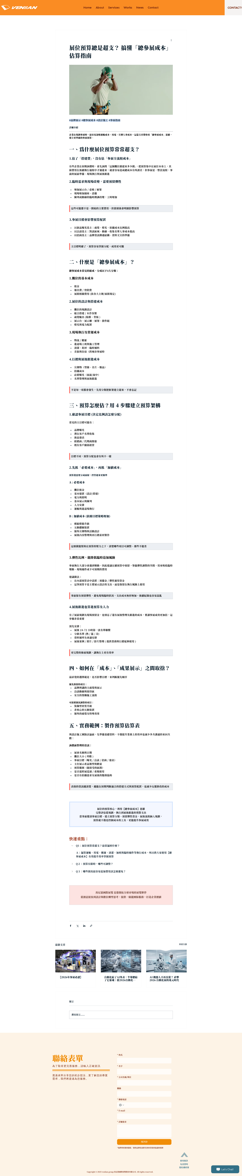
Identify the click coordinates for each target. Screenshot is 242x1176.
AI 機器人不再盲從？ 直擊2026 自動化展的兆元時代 (164, 979)
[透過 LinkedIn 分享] (84, 925)
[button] (121, 846)
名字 (120, 1066)
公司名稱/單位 (124, 1077)
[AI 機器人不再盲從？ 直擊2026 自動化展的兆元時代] (166, 961)
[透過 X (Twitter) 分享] (77, 925)
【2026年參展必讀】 (70, 977)
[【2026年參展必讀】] (75, 961)
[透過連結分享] (91, 925)
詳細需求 (121, 1122)
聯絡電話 (121, 1099)
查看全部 (183, 944)
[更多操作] (171, 40)
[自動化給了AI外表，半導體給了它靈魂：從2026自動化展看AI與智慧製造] (121, 961)
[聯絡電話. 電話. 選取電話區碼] (121, 1105)
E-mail (121, 1111)
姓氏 (120, 1055)
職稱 (119, 1088)
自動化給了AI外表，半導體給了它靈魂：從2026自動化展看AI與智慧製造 (121, 979)
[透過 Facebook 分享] (70, 925)
